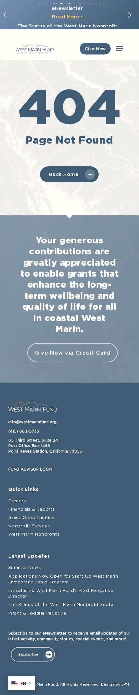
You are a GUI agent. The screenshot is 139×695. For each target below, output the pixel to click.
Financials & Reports (31, 509)
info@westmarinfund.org (32, 422)
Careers (17, 501)
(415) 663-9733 (23, 431)
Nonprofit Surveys (29, 526)
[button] (119, 48)
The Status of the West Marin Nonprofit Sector (62, 605)
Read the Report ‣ (67, 21)
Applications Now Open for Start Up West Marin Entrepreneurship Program (63, 579)
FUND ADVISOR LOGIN (30, 469)
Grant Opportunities (31, 518)
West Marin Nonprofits (34, 535)
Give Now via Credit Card (72, 353)
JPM (125, 684)
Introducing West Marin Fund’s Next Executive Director (60, 594)
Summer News (24, 568)
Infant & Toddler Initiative (37, 614)
